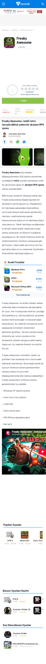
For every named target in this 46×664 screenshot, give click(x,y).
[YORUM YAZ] (24, 143)
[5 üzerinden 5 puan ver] (37, 89)
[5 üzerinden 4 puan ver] (33, 89)
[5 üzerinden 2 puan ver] (26, 89)
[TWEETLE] (11, 143)
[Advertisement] (23, 67)
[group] (23, 157)
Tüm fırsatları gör (23, 295)
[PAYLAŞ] (5, 143)
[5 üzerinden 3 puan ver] (29, 89)
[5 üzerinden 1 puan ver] (22, 89)
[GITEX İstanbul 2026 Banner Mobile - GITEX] (23, 11)
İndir (23, 100)
